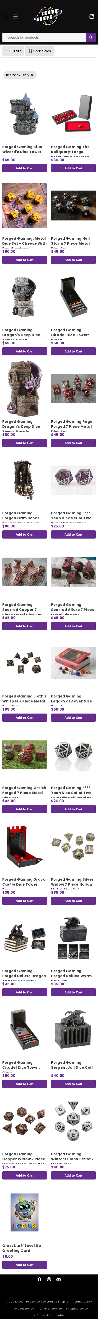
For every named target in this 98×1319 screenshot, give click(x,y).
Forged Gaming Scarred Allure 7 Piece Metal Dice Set (72, 609)
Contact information (51, 1315)
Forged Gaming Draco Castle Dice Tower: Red (23, 884)
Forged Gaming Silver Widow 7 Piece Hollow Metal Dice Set (72, 884)
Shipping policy (77, 1308)
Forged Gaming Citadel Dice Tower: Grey (21, 1067)
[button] (15, 16)
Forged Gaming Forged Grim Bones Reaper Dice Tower (20, 518)
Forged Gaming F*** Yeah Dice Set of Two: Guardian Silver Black (72, 792)
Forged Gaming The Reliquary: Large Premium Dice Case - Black (71, 154)
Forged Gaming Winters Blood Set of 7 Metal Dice (72, 1159)
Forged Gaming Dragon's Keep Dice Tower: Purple (21, 426)
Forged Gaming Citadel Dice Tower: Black (70, 335)
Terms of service (50, 1308)
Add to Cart (25, 168)
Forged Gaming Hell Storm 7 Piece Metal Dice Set (70, 243)
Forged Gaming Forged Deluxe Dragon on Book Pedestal (24, 976)
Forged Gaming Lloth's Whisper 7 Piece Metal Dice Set (24, 701)
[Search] (91, 37)
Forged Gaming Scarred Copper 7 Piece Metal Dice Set (22, 609)
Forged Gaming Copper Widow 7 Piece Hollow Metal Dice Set (23, 1159)
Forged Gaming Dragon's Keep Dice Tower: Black (21, 335)
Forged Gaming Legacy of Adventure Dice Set (71, 701)
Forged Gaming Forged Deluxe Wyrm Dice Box (71, 976)
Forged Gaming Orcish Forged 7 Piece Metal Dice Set (24, 792)
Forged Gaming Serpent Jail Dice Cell (72, 1065)
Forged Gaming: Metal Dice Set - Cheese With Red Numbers (24, 243)
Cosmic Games (29, 1301)
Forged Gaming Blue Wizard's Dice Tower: (22, 149)
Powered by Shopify (55, 1301)
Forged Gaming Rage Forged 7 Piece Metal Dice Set (72, 426)
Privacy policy (24, 1308)
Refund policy (82, 1301)
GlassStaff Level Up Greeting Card (21, 1248)
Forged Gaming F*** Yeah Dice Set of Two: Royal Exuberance (72, 518)
